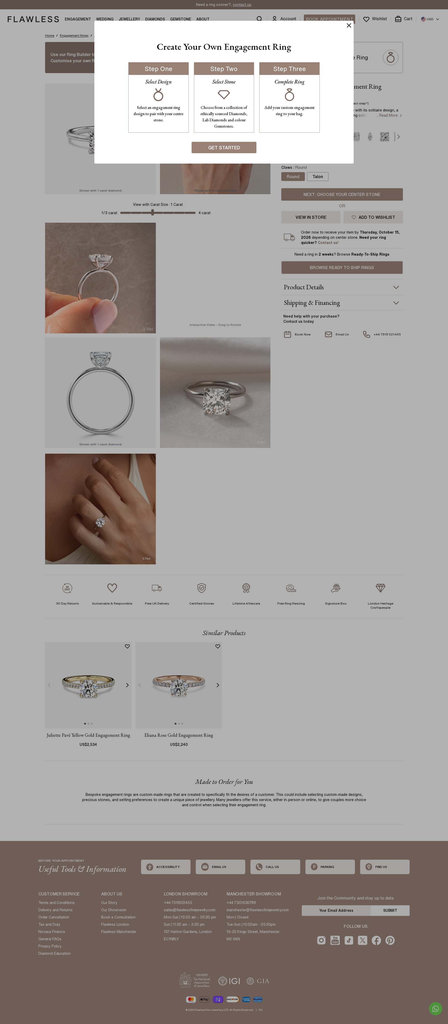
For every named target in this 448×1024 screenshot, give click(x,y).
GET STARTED (224, 147)
